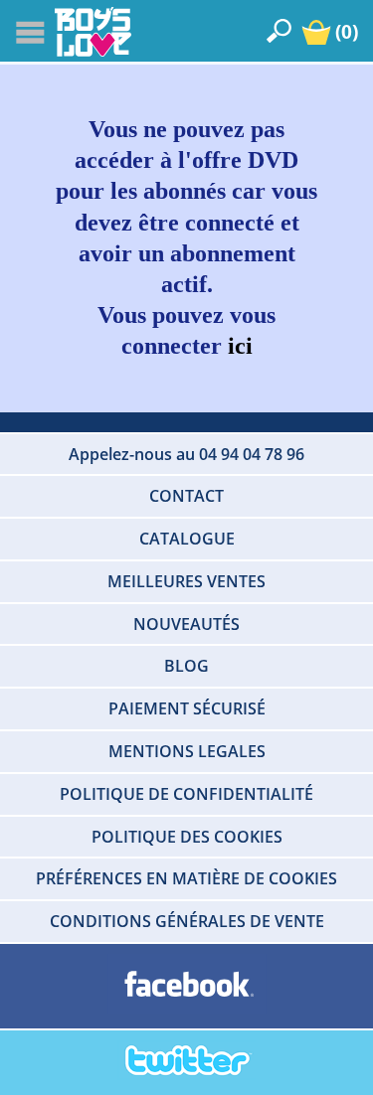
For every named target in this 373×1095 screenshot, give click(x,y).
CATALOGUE (187, 538)
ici (240, 346)
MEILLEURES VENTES (186, 581)
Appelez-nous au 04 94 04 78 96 (186, 454)
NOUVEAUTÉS (186, 624)
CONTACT (186, 496)
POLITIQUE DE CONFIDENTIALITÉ (186, 794)
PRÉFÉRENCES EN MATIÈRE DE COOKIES (186, 878)
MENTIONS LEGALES (187, 751)
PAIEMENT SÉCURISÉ (187, 708)
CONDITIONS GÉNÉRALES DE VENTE (187, 921)
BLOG (186, 666)
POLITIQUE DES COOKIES (187, 837)
